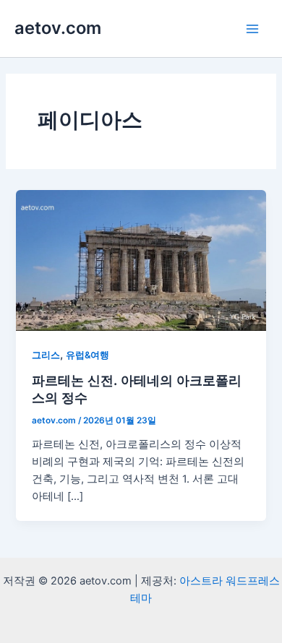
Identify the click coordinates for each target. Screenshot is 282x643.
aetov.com (57, 27)
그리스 (46, 355)
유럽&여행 (87, 355)
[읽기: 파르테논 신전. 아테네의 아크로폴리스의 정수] (140, 259)
